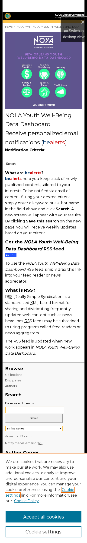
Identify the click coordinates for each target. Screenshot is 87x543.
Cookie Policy (26, 501)
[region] (43, 498)
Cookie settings (43, 532)
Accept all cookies (43, 517)
